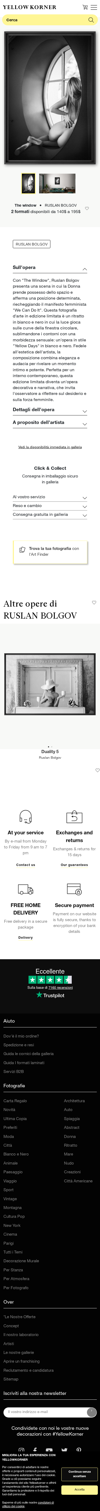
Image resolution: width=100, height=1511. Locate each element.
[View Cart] (85, 7)
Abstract (71, 1128)
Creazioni (72, 1172)
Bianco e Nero (16, 1155)
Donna (70, 1137)
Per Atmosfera (16, 1279)
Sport (8, 1190)
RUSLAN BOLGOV (32, 245)
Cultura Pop (14, 1217)
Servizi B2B (13, 1072)
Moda (8, 1137)
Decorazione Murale (21, 1261)
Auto (68, 1110)
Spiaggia (72, 1119)
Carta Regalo (15, 1101)
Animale (10, 1164)
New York (12, 1226)
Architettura (74, 1101)
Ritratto (70, 1146)
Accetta (80, 1489)
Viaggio (10, 1181)
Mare (68, 1155)
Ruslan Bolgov (50, 758)
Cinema (10, 1235)
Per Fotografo (16, 1288)
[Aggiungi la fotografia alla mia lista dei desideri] (97, 770)
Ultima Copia (15, 1119)
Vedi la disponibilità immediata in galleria (50, 447)
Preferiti (10, 1128)
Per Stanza (13, 1270)
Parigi (8, 1244)
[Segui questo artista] (94, 602)
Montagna (12, 1208)
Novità (9, 1110)
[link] (29, 7)
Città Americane (78, 1181)
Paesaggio (13, 1172)
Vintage (10, 1199)
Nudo (69, 1164)
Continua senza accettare (80, 1474)
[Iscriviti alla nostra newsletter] (92, 1412)
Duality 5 (50, 752)
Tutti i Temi (12, 1253)
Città (7, 1146)
